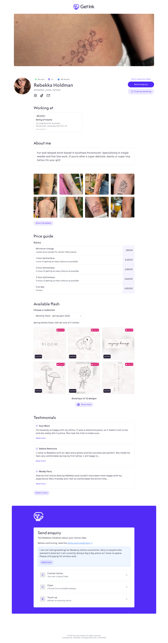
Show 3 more (41, 493)
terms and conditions (78, 543)
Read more (41, 438)
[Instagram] (35, 95)
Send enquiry (141, 84)
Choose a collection (44, 310)
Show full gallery (43, 223)
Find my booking (142, 91)
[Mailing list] (48, 95)
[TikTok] (41, 95)
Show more (86, 404)
